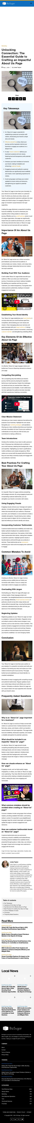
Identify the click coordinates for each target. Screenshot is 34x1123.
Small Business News (7, 925)
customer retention (7, 332)
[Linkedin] (20, 98)
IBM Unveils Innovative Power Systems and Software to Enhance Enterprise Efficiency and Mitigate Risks (16, 949)
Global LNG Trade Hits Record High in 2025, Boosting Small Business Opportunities (15, 928)
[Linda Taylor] (5, 876)
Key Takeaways (8, 903)
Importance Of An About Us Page (12, 905)
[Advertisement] (17, 24)
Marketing (4, 45)
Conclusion (7, 912)
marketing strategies (16, 425)
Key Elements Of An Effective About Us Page (15, 907)
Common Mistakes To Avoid (11, 910)
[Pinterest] (17, 98)
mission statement (14, 152)
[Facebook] (9, 98)
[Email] (24, 98)
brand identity (27, 318)
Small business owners (22, 600)
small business (20, 216)
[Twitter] (13, 98)
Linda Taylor (17, 67)
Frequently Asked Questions (11, 914)
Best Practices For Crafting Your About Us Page (16, 909)
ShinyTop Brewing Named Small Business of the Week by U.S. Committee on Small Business (16, 942)
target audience (20, 327)
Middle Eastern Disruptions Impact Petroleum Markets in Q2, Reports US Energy (15, 935)
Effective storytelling (10, 142)
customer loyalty (15, 166)
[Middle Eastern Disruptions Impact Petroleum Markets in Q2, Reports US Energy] (24, 978)
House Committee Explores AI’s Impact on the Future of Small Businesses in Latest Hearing (15, 957)
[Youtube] (22, 1119)
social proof (24, 542)
